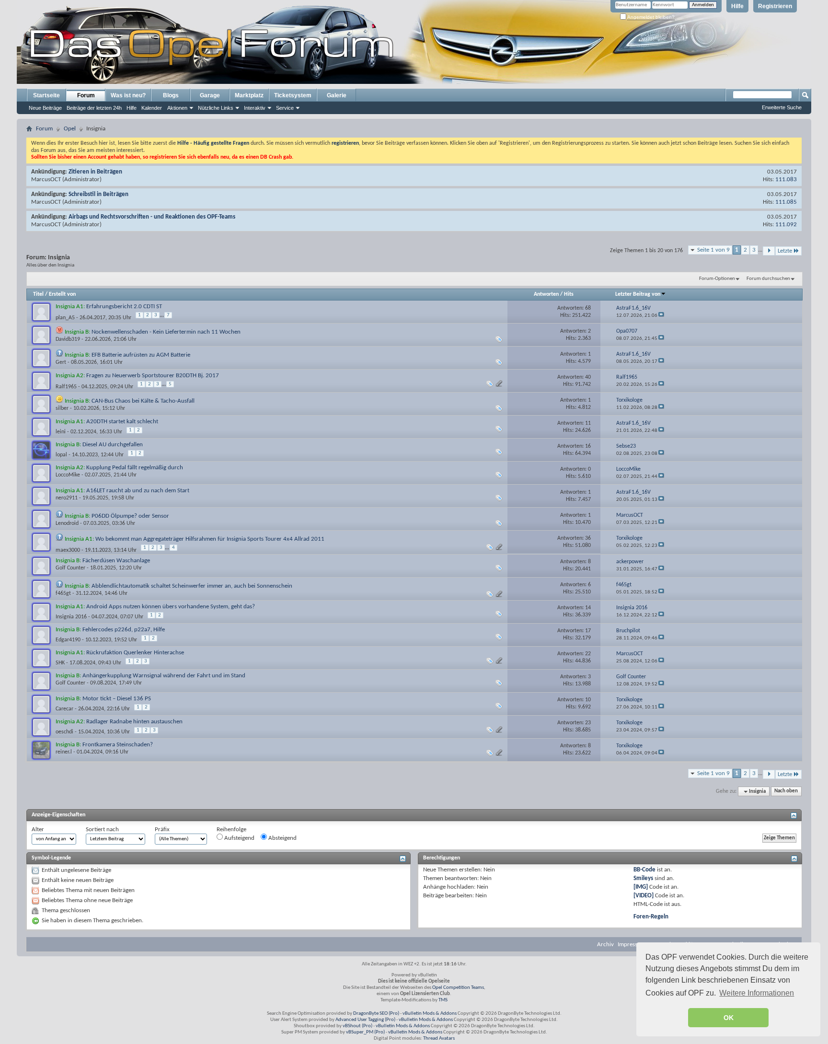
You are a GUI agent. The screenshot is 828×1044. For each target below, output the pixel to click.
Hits (569, 294)
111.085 (786, 202)
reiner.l (64, 752)
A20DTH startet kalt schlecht (122, 421)
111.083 (786, 179)
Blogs (171, 95)
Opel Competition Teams (458, 987)
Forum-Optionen (717, 278)
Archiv (605, 944)
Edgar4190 (68, 640)
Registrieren (775, 6)
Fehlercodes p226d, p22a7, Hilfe (123, 629)
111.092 (786, 224)
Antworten (546, 294)
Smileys (643, 878)
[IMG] (640, 887)
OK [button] (729, 1017)
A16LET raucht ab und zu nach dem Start (137, 490)
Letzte (785, 251)
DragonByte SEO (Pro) (376, 1013)
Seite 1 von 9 (713, 250)
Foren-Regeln (650, 917)
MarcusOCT (46, 179)
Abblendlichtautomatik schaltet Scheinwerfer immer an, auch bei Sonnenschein (192, 586)
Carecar (64, 709)
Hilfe (737, 6)
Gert (61, 362)
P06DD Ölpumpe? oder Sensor (130, 516)
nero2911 (67, 498)
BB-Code (644, 870)
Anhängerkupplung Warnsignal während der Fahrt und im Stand (163, 676)
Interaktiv (254, 108)
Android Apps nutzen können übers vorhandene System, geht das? (170, 606)
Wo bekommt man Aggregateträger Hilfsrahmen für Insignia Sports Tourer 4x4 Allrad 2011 (209, 539)
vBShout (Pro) (357, 1026)
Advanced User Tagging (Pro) (365, 1019)
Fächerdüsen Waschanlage (116, 560)
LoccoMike (68, 475)
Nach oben (786, 791)
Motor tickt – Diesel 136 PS (116, 699)
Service (285, 108)
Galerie (336, 95)
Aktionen (177, 108)
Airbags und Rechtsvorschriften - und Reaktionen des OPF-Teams (152, 217)
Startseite (46, 95)
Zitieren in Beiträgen (95, 172)
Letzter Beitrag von (637, 294)
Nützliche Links (215, 108)
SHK (60, 663)
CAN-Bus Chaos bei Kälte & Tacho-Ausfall (143, 401)
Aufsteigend (238, 838)
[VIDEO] (643, 896)
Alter (38, 829)
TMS (443, 1000)
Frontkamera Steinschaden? (117, 745)
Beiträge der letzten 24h (94, 108)
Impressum (631, 944)
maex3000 (68, 550)
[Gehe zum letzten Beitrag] (661, 315)
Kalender (151, 108)
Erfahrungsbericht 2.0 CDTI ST (124, 306)
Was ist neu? (128, 95)
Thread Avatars (439, 1038)
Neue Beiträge (45, 108)
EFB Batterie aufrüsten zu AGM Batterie (141, 355)
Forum (86, 95)
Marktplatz (249, 95)
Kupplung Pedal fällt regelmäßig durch (134, 467)
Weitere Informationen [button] (756, 993)
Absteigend (282, 838)
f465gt (63, 593)
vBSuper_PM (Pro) (365, 1032)
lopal (61, 455)
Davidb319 (68, 339)
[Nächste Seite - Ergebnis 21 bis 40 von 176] (769, 250)
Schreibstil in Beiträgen (98, 194)
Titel (38, 294)
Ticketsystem (292, 95)
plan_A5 (65, 318)
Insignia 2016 (71, 617)
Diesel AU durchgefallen (112, 444)
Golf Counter (70, 568)
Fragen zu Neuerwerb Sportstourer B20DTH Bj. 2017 (152, 375)
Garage (210, 95)
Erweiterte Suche (782, 107)
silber (62, 408)
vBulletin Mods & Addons (429, 1013)
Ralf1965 (66, 387)
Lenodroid (67, 523)
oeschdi (64, 732)
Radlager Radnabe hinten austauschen (134, 722)
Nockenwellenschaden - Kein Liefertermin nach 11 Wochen (166, 332)
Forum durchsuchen (768, 278)
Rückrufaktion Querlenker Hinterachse (135, 653)
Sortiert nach (102, 829)
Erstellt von (62, 294)
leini (61, 432)
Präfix (162, 829)
